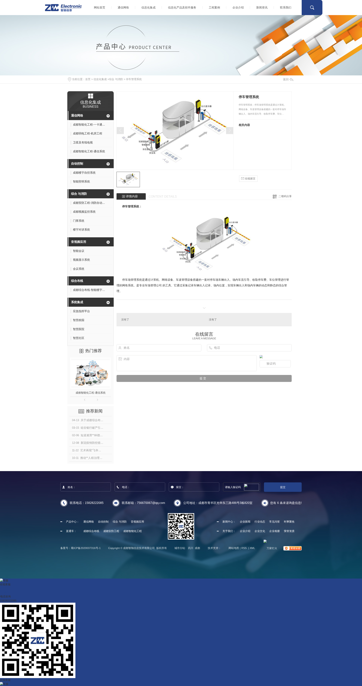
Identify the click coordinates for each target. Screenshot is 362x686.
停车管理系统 (134, 79)
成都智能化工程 (132, 531)
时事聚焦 (289, 521)
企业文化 (260, 531)
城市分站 (179, 548)
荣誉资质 (289, 531)
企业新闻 (245, 521)
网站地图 (234, 548)
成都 (197, 548)
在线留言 (249, 178)
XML (252, 548)
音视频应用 (78, 241)
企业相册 (274, 531)
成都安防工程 (111, 531)
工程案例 (214, 7)
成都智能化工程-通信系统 (91, 392)
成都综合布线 (91, 531)
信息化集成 (148, 7)
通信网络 (123, 7)
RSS (244, 548)
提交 (282, 487)
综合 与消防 (116, 79)
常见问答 (274, 521)
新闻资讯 (262, 7)
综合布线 (77, 280)
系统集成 (77, 302)
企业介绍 (238, 7)
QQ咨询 (5, 592)
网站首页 (99, 7)
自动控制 (77, 163)
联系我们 (285, 7)
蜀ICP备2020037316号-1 (86, 548)
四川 (190, 548)
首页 (87, 79)
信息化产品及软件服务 (182, 7)
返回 (286, 79)
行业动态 (260, 521)
